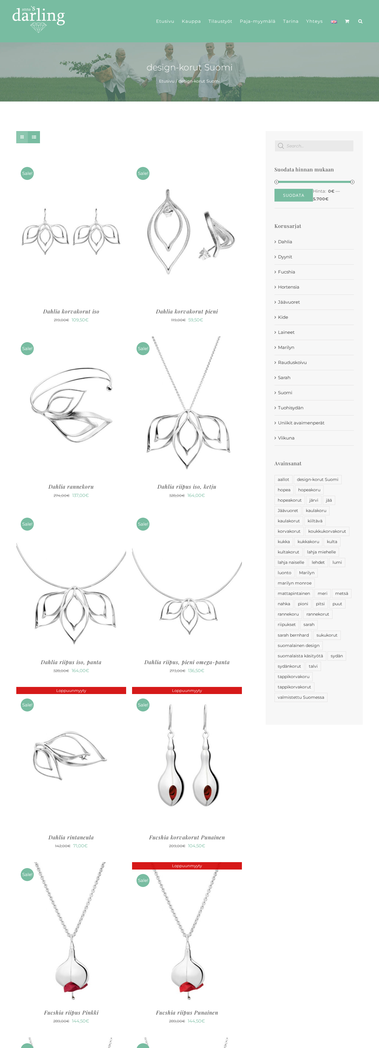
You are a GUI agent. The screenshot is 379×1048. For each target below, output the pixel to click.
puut (337, 603)
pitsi (320, 603)
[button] (360, 21)
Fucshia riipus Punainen (187, 1012)
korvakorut (289, 531)
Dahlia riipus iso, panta (71, 662)
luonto (284, 572)
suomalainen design (298, 645)
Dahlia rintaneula (71, 837)
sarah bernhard (293, 635)
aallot (283, 479)
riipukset (287, 624)
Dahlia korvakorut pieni (187, 311)
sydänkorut (289, 666)
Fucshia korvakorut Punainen (187, 837)
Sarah (284, 377)
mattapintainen (294, 593)
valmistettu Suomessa (301, 697)
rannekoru (288, 614)
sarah (308, 624)
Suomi (285, 392)
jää (329, 500)
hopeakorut (290, 500)
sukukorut (327, 635)
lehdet (318, 562)
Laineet (286, 332)
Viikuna (286, 438)
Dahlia (285, 241)
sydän (337, 655)
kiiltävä (315, 521)
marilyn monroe (294, 583)
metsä (341, 593)
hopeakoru (309, 489)
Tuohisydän (290, 407)
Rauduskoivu (292, 362)
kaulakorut (289, 521)
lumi (337, 562)
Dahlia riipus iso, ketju (187, 486)
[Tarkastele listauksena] (34, 137)
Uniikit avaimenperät (301, 423)
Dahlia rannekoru (71, 486)
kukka (284, 541)
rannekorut (317, 614)
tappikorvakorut (294, 687)
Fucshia (286, 272)
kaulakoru (316, 510)
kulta (332, 541)
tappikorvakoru (293, 676)
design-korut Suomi (317, 479)
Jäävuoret (289, 302)
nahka (284, 603)
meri (322, 593)
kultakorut (288, 552)
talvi (313, 666)
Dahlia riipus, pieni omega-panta (187, 662)
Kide (283, 317)
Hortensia (288, 287)
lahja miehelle (321, 552)
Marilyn (286, 347)
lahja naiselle (291, 562)
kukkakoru (308, 541)
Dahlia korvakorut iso (71, 311)
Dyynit (285, 257)
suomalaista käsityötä (300, 655)
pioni (303, 603)
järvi (313, 500)
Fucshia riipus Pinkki (71, 1012)
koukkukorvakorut (327, 531)
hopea (284, 489)
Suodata (293, 195)
